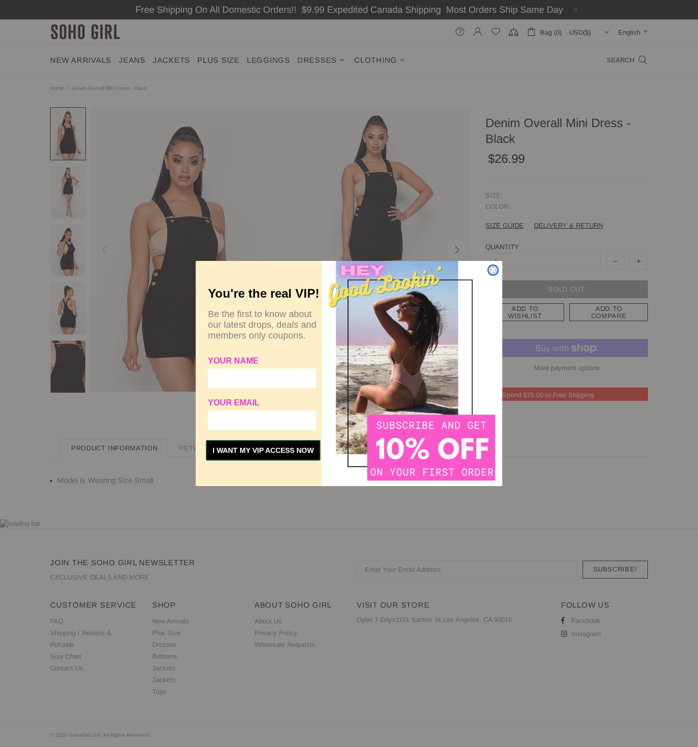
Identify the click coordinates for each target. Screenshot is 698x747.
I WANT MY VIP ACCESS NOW (263, 450)
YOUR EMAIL (234, 402)
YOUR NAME (233, 360)
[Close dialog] (493, 270)
